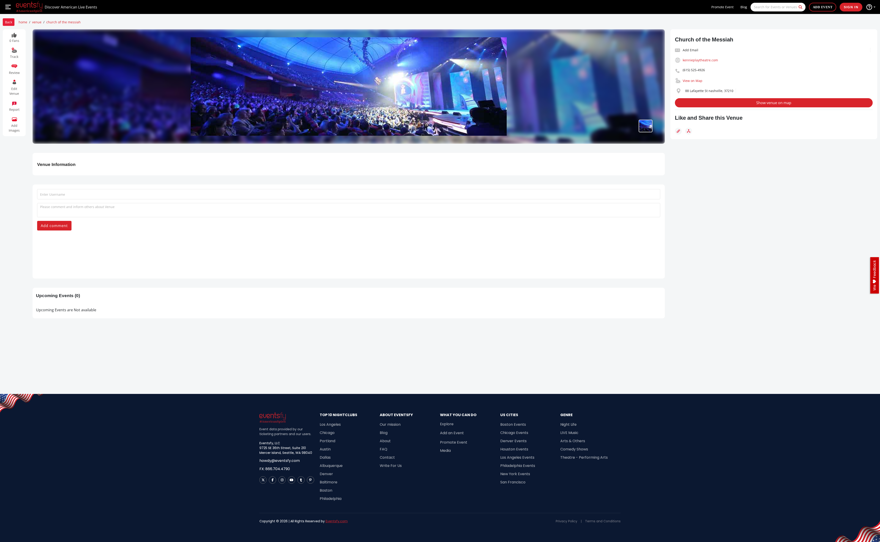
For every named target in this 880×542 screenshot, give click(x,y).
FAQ (383, 449)
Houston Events (514, 449)
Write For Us (391, 465)
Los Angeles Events (517, 457)
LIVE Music (569, 432)
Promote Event (722, 7)
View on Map (692, 81)
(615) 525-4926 (694, 70)
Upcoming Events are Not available (66, 309)
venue (36, 22)
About (385, 441)
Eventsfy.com (337, 521)
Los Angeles (330, 424)
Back (8, 22)
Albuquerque (331, 465)
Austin (325, 449)
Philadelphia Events (517, 465)
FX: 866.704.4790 (274, 469)
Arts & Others (572, 441)
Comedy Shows (574, 449)
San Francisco (512, 482)
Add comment (54, 225)
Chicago (327, 432)
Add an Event (452, 433)
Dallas (325, 457)
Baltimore (328, 482)
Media (445, 450)
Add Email (690, 50)
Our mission (390, 424)
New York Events (515, 474)
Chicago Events (514, 432)
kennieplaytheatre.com (700, 60)
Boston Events (513, 424)
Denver (326, 474)
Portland (327, 441)
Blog (743, 7)
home (23, 22)
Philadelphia (330, 498)
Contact (387, 457)
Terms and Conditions (603, 521)
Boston (326, 490)
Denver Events (513, 441)
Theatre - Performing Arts (584, 457)
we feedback (874, 275)
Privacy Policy (566, 521)
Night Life (568, 424)
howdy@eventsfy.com (279, 460)
